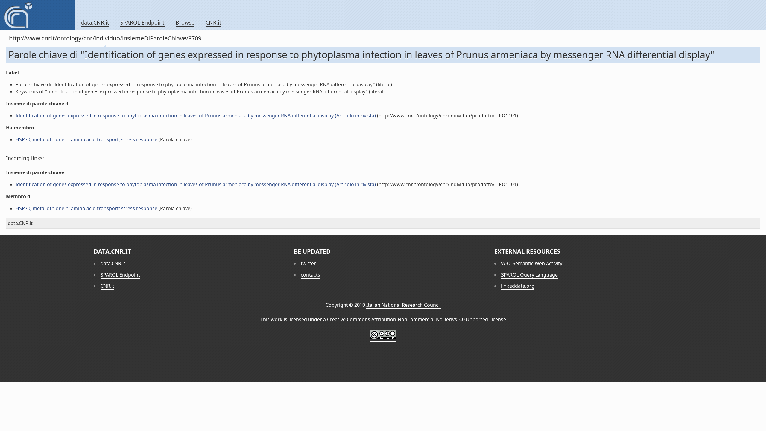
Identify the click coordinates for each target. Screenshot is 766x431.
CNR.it (213, 22)
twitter (308, 263)
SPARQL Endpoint (142, 22)
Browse (185, 22)
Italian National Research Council (403, 305)
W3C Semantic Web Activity (531, 263)
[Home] (37, 15)
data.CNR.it (95, 22)
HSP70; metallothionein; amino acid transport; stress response (86, 139)
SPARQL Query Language (529, 274)
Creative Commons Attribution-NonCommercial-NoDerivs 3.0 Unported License (416, 319)
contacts (310, 274)
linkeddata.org (517, 286)
